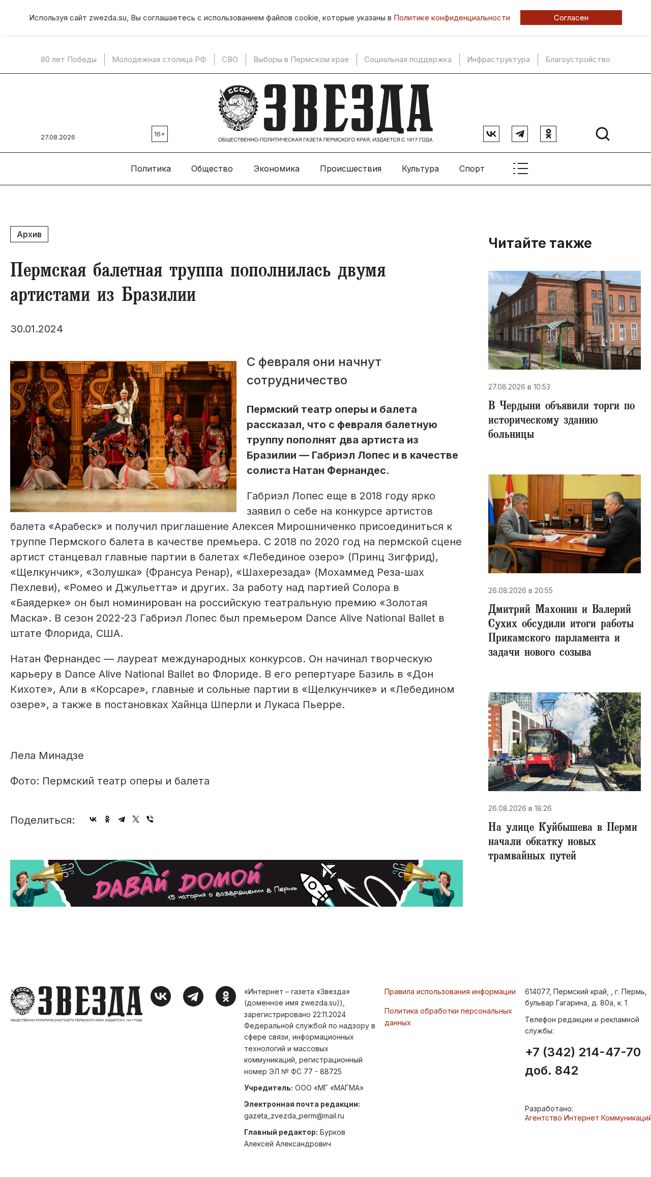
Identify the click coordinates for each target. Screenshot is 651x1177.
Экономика (276, 168)
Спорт (472, 168)
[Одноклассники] (107, 819)
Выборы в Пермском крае (301, 59)
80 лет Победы (69, 59)
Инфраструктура (498, 59)
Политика (151, 168)
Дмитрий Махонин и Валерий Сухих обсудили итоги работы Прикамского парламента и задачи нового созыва (561, 632)
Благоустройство (577, 59)
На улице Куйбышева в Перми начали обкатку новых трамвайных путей (562, 843)
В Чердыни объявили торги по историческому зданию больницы (561, 421)
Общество (212, 168)
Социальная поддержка (408, 59)
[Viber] (150, 819)
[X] (136, 819)
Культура (420, 168)
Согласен (571, 17)
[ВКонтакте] (93, 819)
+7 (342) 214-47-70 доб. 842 (583, 1061)
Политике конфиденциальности (452, 17)
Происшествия (350, 168)
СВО (230, 59)
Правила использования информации (450, 991)
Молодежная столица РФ (159, 59)
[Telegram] (121, 819)
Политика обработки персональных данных (448, 1016)
